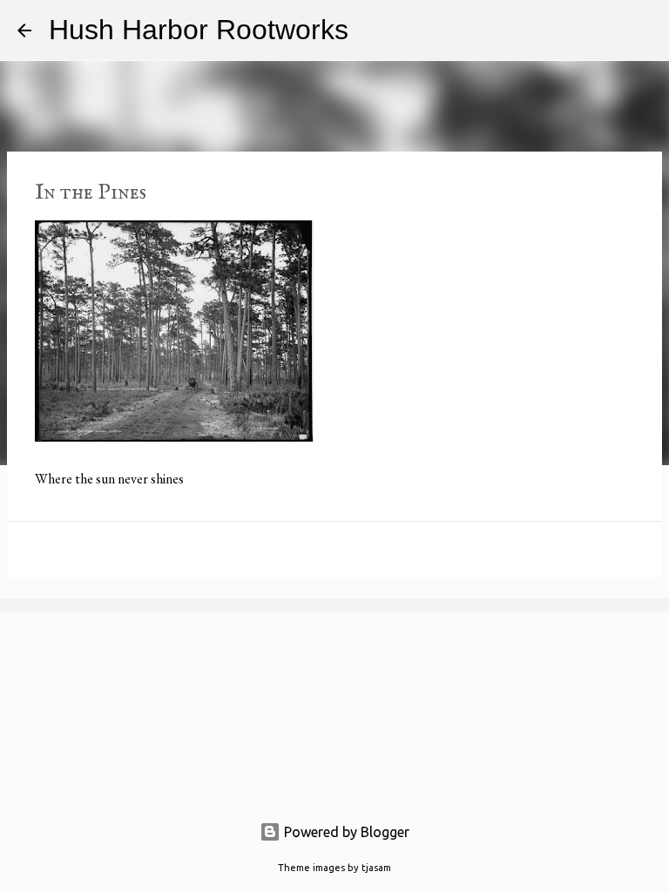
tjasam (376, 867)
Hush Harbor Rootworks (198, 29)
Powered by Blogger (344, 832)
